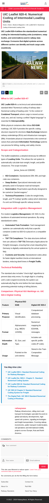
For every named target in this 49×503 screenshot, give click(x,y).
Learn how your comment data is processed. (21, 470)
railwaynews (20, 408)
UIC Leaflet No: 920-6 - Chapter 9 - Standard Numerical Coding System (25, 379)
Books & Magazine (19, 25)
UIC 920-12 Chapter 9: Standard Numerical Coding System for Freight (24, 391)
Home (5, 25)
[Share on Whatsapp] (11, 92)
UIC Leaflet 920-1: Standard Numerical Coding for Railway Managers (26, 373)
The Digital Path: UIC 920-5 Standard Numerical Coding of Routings (26, 397)
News (10, 25)
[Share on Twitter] (7, 92)
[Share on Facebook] (3, 92)
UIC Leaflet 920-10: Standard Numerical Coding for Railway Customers (26, 385)
